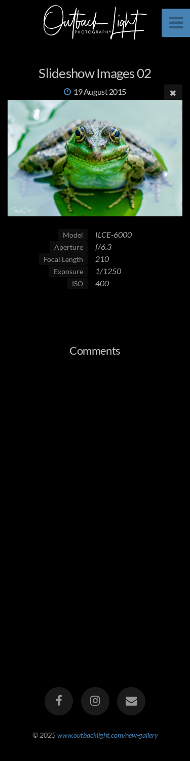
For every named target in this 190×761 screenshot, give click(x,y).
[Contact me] (131, 701)
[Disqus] (95, 496)
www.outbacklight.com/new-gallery (107, 735)
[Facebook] (59, 701)
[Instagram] (95, 701)
